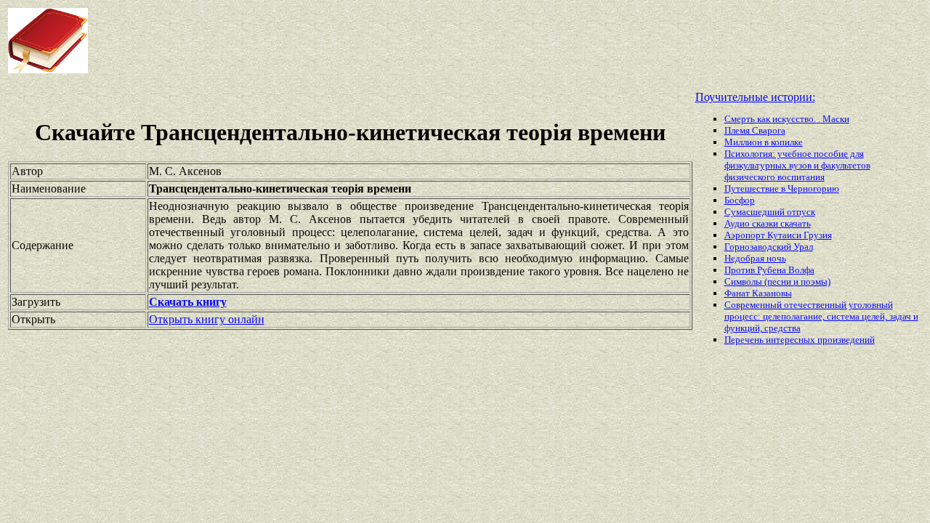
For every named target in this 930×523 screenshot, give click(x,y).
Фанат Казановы (758, 293)
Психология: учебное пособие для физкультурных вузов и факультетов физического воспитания (797, 165)
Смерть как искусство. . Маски (786, 118)
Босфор (739, 200)
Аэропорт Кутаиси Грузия (778, 235)
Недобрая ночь (755, 258)
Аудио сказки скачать (767, 223)
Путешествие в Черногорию (781, 188)
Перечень (745, 339)
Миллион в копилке (763, 142)
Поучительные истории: (755, 97)
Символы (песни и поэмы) (777, 281)
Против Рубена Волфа (769, 269)
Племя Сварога (754, 130)
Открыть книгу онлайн (206, 319)
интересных (791, 339)
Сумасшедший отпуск (769, 211)
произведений (846, 339)
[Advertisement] (373, 40)
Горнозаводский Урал (768, 246)
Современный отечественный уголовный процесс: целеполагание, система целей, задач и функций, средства (821, 316)
